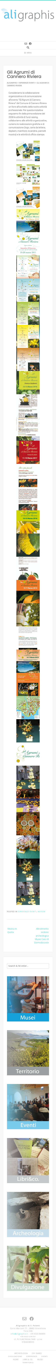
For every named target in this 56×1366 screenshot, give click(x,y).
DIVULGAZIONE (15, 1356)
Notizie (41, 911)
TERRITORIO (28, 1363)
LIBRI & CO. (28, 1359)
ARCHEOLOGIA (21, 1353)
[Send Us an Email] (26, 43)
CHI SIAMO (37, 1353)
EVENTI (45, 1356)
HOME (16, 1359)
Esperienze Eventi (27, 911)
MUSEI (40, 1359)
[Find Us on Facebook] (30, 43)
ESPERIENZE (31, 1356)
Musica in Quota (12, 930)
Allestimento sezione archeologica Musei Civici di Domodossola (41, 935)
